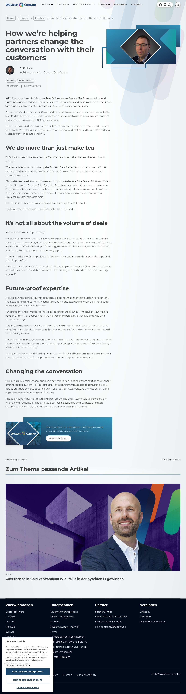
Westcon (11, 616)
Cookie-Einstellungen (28, 688)
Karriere (54, 621)
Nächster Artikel (170, 459)
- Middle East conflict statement (67, 636)
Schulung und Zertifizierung (110, 626)
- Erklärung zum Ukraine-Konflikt (68, 641)
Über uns (11, 636)
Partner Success (26, 81)
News (25, 18)
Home (10, 18)
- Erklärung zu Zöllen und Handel (68, 646)
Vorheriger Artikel (17, 459)
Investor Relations (60, 656)
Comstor (11, 621)
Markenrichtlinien (86, 675)
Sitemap (67, 675)
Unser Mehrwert (15, 611)
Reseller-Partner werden (108, 621)
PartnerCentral (103, 611)
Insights (39, 18)
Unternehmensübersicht (64, 611)
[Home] (21, 4)
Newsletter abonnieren (153, 621)
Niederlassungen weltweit (64, 626)
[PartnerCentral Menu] (177, 4)
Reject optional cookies (27, 680)
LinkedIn (145, 611)
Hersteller (11, 626)
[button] (160, 4)
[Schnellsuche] (169, 4)
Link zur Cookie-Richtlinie (17, 665)
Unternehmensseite (61, 651)
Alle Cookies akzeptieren (27, 671)
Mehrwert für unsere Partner (111, 616)
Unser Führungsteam (62, 616)
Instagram (146, 616)
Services (10, 631)
